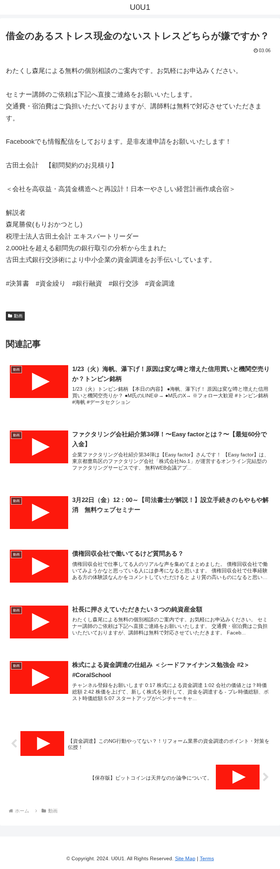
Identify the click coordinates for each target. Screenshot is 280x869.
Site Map (185, 858)
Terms (207, 858)
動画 (18, 315)
